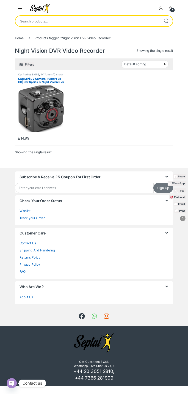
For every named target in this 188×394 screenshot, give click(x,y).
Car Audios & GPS (28, 74)
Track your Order (32, 218)
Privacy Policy (29, 264)
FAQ (22, 271)
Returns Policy (29, 257)
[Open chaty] (12, 383)
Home (19, 38)
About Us (26, 297)
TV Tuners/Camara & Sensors (40, 76)
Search (166, 21)
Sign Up (163, 188)
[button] (182, 218)
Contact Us (27, 243)
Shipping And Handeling (37, 250)
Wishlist (24, 211)
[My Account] (160, 8)
